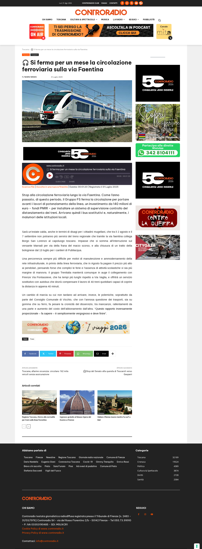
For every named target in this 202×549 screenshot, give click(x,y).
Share (72, 181)
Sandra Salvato (30, 77)
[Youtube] (136, 3)
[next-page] (28, 426)
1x (67, 177)
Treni (32, 339)
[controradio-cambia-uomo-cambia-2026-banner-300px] (158, 140)
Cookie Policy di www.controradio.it (43, 528)
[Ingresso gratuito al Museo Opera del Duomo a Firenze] (77, 402)
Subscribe (61, 181)
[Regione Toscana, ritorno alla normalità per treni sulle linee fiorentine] (39, 402)
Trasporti (34, 55)
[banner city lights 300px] (158, 100)
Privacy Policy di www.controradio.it (43, 532)
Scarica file (28, 186)
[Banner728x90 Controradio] (101, 36)
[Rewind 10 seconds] (61, 176)
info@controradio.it (47, 541)
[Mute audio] (56, 177)
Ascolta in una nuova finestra (52, 186)
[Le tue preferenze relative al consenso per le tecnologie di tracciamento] (197, 546)
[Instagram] (127, 3)
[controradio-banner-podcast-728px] (76, 333)
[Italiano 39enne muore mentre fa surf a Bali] (114, 402)
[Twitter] (132, 3)
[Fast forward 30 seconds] (72, 176)
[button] (159, 20)
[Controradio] (101, 12)
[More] (113, 354)
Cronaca (63, 413)
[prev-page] (24, 426)
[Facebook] (122, 3)
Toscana (25, 49)
